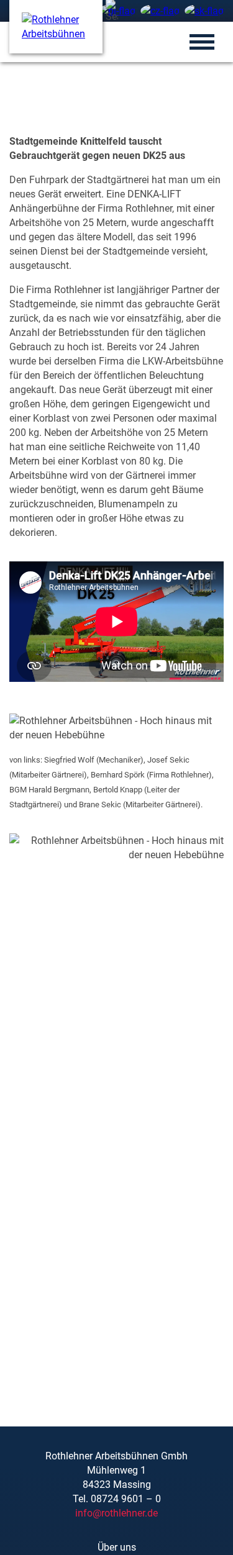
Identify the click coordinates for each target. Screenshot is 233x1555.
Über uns (117, 1547)
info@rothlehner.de (116, 1513)
